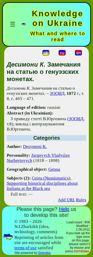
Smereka (44, 253)
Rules (81, 199)
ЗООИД (57, 93)
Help (64, 209)
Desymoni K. (35, 146)
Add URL (66, 199)
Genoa (54, 169)
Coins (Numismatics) (51, 178)
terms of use (25, 247)
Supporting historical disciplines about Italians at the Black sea (42, 186)
